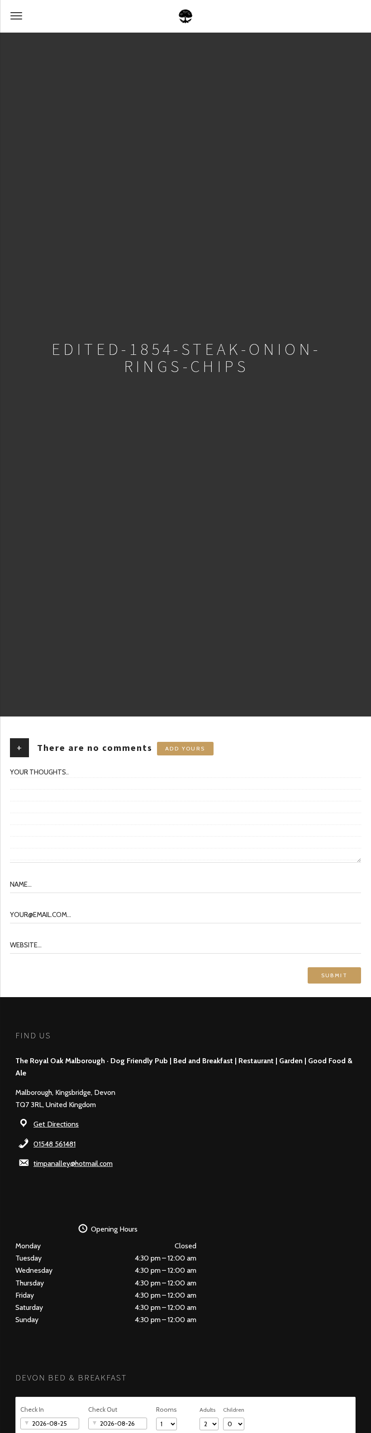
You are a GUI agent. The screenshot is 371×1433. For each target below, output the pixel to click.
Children (233, 1409)
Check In (32, 1409)
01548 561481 (54, 1144)
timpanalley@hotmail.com (73, 1163)
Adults (207, 1409)
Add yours (185, 748)
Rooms (166, 1409)
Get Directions (56, 1124)
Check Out (102, 1409)
